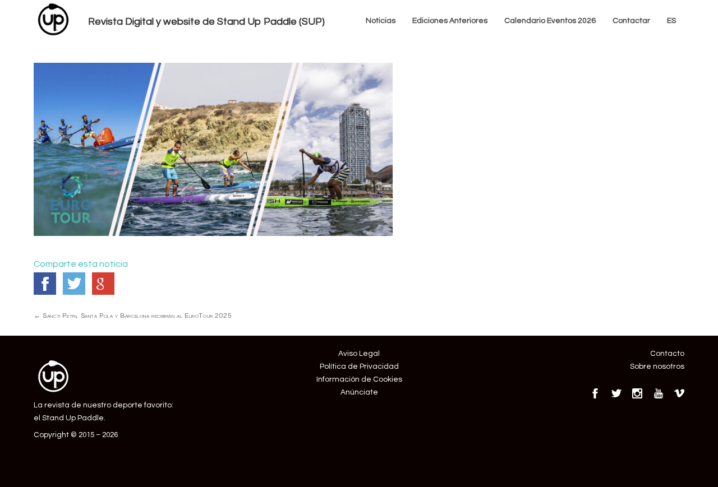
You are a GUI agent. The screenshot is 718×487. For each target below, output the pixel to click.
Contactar (631, 21)
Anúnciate (359, 392)
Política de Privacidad (359, 366)
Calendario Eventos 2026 (550, 21)
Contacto (667, 354)
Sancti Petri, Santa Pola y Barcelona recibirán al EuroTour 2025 (133, 315)
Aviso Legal (359, 354)
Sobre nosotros (657, 366)
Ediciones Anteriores (449, 21)
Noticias (380, 21)
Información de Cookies (359, 379)
